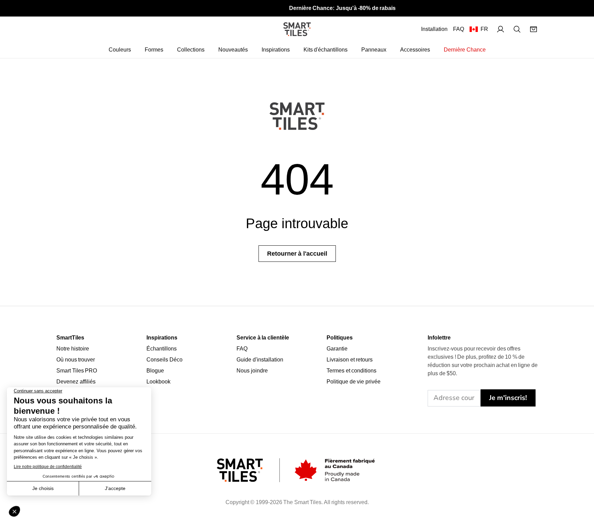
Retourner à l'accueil (297, 253)
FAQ (458, 29)
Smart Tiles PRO (76, 371)
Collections (191, 50)
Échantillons (161, 349)
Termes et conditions (351, 371)
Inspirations (276, 50)
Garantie (337, 349)
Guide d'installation (259, 360)
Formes (154, 50)
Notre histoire (72, 349)
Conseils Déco (164, 360)
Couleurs (120, 50)
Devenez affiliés (76, 382)
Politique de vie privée (354, 382)
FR (484, 29)
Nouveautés (233, 50)
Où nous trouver (75, 360)
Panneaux (373, 50)
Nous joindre (252, 371)
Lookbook (158, 382)
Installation (434, 29)
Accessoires (415, 50)
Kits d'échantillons (326, 50)
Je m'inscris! (508, 397)
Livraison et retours (350, 360)
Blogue (155, 371)
